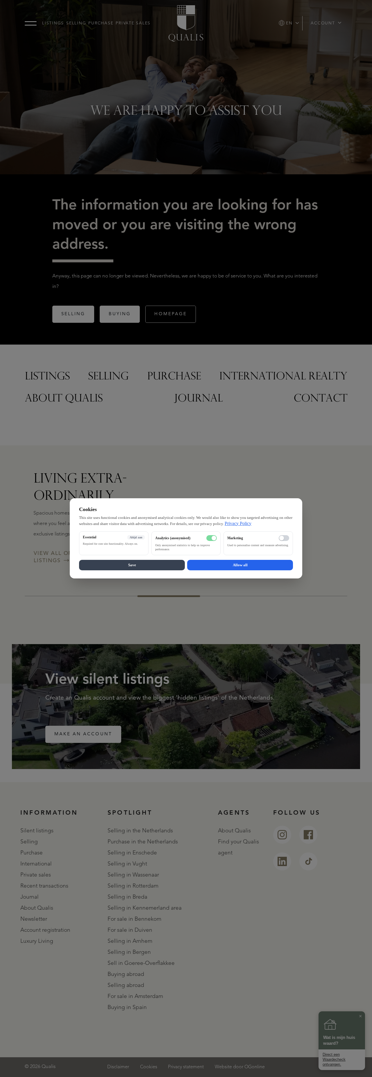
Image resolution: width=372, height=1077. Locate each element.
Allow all (240, 565)
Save (132, 565)
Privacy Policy (238, 523)
